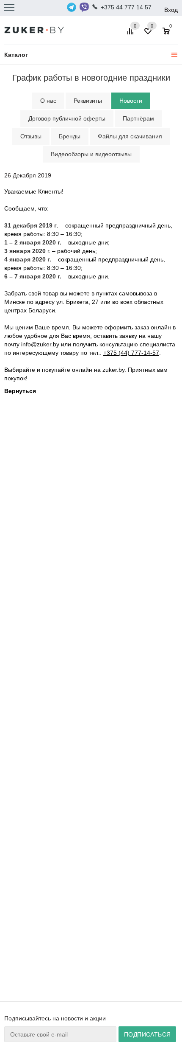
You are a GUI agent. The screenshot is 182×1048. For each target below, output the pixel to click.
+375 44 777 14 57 (126, 7)
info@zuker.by (40, 344)
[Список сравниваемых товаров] (132, 34)
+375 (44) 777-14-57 (131, 352)
